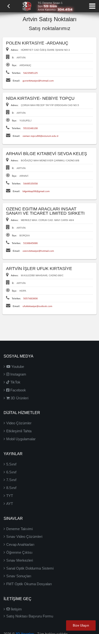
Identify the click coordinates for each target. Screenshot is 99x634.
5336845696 (30, 243)
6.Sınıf (11, 472)
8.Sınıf (11, 488)
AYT (9, 504)
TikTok (14, 382)
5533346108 (30, 128)
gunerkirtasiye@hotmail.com (38, 80)
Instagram (17, 374)
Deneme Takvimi (19, 529)
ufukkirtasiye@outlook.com (37, 306)
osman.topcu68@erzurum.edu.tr (40, 136)
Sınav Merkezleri (19, 560)
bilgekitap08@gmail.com (36, 191)
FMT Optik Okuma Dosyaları (29, 584)
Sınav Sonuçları (18, 576)
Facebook (17, 390)
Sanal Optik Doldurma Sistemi (30, 568)
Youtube (17, 366)
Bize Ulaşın (81, 625)
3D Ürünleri (19, 398)
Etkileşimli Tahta (18, 431)
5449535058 (30, 183)
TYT (9, 496)
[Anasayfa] (26, 6)
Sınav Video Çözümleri (24, 536)
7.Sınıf (11, 480)
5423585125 (30, 73)
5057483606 (30, 298)
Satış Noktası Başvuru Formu (29, 616)
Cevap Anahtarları (20, 544)
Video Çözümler (18, 423)
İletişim (16, 609)
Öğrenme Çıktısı (19, 552)
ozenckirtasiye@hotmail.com (38, 251)
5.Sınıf (11, 464)
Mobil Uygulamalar (21, 439)
